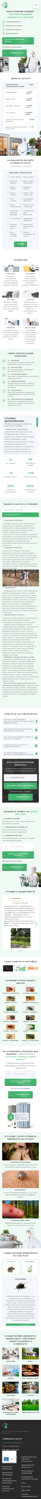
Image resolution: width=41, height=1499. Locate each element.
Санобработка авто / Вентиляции (28, 212)
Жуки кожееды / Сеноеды (13, 234)
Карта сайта (25, 1490)
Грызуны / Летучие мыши (13, 226)
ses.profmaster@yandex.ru (12, 1443)
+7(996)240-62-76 (22, 797)
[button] (4, 923)
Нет (12, 1459)
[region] (20, 434)
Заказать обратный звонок (14, 40)
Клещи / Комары (13, 188)
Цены (23, 1483)
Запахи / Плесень (13, 194)
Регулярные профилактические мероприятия (9, 1481)
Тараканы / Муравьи (14, 182)
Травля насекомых (9, 1463)
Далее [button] (20, 244)
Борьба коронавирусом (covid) (28, 234)
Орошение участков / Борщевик (14, 212)
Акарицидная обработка (28, 219)
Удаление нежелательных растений (8, 1489)
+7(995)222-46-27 (17, 53)
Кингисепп (15, 1450)
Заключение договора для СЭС (28, 226)
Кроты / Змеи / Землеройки (28, 182)
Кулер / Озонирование (15, 206)
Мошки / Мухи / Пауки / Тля (28, 194)
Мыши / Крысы (28, 177)
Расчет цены (26, 1486)
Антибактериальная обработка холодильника (28, 1459)
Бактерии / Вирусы (27, 188)
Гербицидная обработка (28, 200)
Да (6, 1459)
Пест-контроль (15, 218)
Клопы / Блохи (15, 177)
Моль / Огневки (13, 200)
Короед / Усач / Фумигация (28, 206)
